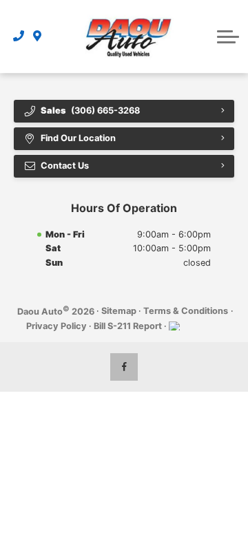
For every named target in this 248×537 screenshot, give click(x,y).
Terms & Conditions (185, 311)
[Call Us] (19, 36)
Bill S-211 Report (128, 326)
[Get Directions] (37, 36)
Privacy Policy (56, 326)
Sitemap (118, 311)
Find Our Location (78, 138)
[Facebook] (124, 367)
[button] (228, 36)
